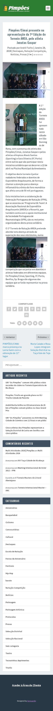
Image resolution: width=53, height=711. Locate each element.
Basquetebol (11, 515)
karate (9, 580)
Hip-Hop (9, 573)
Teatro (9, 653)
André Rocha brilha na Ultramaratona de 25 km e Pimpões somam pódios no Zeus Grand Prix (26, 408)
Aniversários (11, 508)
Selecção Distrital (14, 631)
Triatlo (9, 667)
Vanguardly (31, 701)
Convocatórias (12, 529)
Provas (23, 54)
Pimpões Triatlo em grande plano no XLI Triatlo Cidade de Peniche (24, 396)
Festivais (10, 566)
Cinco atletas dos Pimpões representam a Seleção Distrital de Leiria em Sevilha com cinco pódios (25, 430)
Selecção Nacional (14, 638)
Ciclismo (10, 522)
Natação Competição (35, 50)
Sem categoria (12, 646)
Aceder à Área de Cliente (26, 685)
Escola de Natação (14, 551)
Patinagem (11, 602)
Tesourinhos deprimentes (17, 660)
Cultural (9, 537)
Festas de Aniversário (15, 558)
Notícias (14, 54)
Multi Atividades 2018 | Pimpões (20, 450)
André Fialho (26, 47)
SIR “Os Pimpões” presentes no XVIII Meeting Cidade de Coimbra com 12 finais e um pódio (26, 419)
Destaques (18, 50)
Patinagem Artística (15, 609)
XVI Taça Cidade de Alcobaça (31, 460)
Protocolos (11, 617)
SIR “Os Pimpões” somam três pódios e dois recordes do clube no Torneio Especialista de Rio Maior (26, 385)
